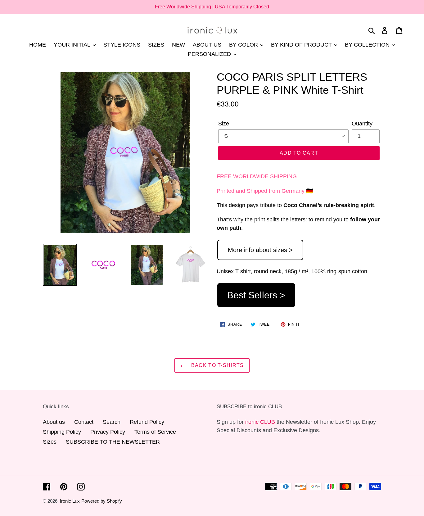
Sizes (49, 442)
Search (111, 422)
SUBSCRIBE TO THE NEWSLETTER (113, 442)
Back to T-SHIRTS (217, 365)
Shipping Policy (62, 432)
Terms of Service (155, 432)
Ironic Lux (70, 501)
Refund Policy (147, 422)
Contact (83, 422)
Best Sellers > (256, 295)
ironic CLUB (260, 422)
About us (54, 422)
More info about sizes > (260, 250)
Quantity (362, 123)
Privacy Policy (107, 432)
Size (223, 123)
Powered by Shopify (101, 501)
